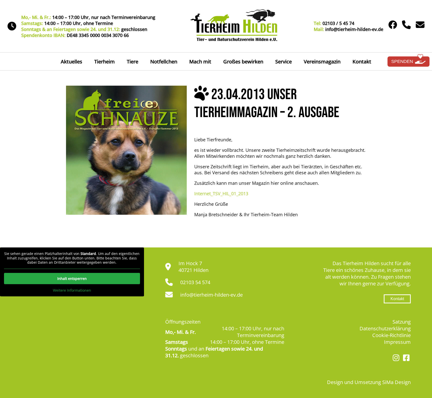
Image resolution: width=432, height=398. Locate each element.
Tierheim (104, 61)
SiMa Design (396, 382)
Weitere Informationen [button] (72, 290)
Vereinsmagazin (322, 61)
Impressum (397, 342)
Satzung (401, 321)
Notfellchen (163, 61)
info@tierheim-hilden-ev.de (211, 294)
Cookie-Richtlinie (391, 335)
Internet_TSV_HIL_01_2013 (221, 194)
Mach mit (200, 61)
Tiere (132, 61)
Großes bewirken (243, 61)
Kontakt (361, 61)
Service (283, 61)
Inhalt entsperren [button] (72, 278)
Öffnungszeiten (182, 321)
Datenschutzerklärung (385, 328)
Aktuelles (71, 61)
